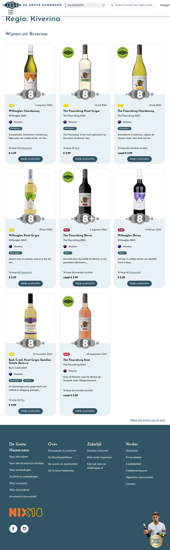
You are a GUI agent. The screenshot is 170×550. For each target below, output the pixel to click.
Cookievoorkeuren (136, 470)
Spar (77, 148)
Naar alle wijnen (18, 456)
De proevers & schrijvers (62, 450)
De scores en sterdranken (63, 464)
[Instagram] (26, 528)
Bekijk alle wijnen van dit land (147, 420)
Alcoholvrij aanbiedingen (23, 476)
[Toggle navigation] (8, 12)
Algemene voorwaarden (139, 477)
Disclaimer (132, 450)
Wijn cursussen (18, 483)
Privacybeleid (133, 457)
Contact (130, 484)
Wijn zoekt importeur (99, 457)
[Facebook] (15, 528)
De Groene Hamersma (61, 470)
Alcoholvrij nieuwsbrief (22, 496)
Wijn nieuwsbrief (19, 490)
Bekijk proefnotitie (30, 159)
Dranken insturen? (97, 450)
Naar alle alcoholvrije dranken (26, 463)
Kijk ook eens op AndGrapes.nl (96, 466)
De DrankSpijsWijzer (60, 457)
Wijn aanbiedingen (20, 470)
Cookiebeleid (133, 464)
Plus (22, 400)
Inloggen (165, 5)
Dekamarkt (26, 148)
